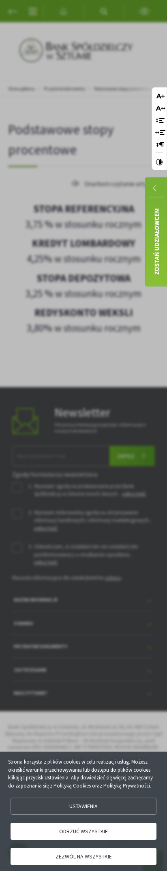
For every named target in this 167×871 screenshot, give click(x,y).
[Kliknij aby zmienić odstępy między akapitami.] (160, 145)
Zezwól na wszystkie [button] (84, 856)
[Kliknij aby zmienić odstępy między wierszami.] (160, 121)
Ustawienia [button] (83, 806)
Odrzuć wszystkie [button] (83, 831)
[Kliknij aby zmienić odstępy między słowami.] (160, 133)
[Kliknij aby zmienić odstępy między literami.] (160, 109)
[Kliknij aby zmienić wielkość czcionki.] (160, 97)
